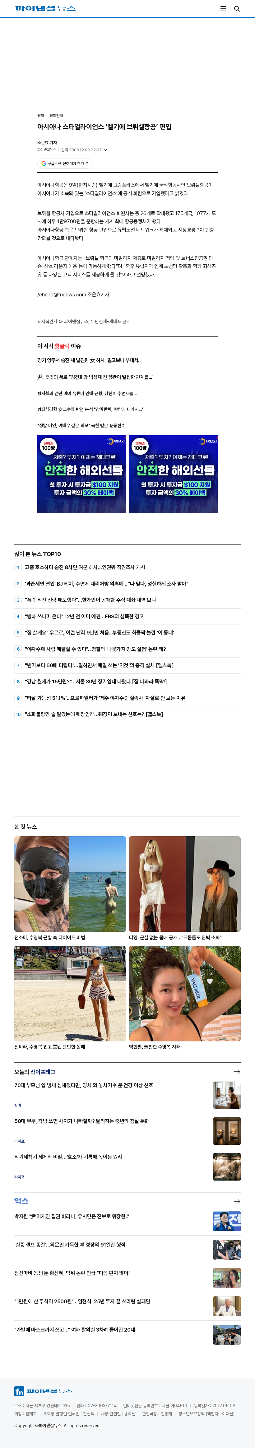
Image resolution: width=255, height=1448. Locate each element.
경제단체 (56, 115)
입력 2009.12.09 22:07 (81, 150)
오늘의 (34, 1071)
